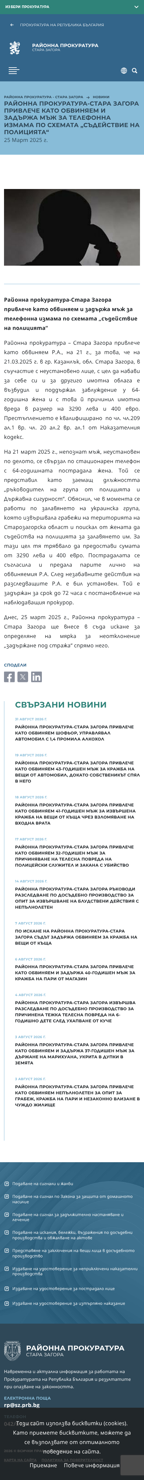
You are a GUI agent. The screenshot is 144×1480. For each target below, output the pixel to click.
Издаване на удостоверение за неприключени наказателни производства (75, 1271)
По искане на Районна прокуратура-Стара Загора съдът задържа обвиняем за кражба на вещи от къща (76, 937)
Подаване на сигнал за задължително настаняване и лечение (68, 1217)
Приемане (43, 1465)
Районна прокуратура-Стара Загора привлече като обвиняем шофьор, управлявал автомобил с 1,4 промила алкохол (74, 733)
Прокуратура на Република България (62, 25)
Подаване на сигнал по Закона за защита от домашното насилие (72, 1198)
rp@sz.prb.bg (22, 1405)
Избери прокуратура (27, 7)
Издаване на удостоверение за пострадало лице (63, 1288)
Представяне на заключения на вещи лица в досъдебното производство (73, 1253)
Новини (101, 97)
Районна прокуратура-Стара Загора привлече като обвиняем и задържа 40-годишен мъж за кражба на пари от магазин (75, 973)
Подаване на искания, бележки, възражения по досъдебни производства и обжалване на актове (72, 1234)
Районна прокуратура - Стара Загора (43, 97)
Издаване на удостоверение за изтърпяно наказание (68, 1303)
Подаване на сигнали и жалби (42, 1183)
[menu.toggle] (14, 70)
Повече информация (92, 1465)
